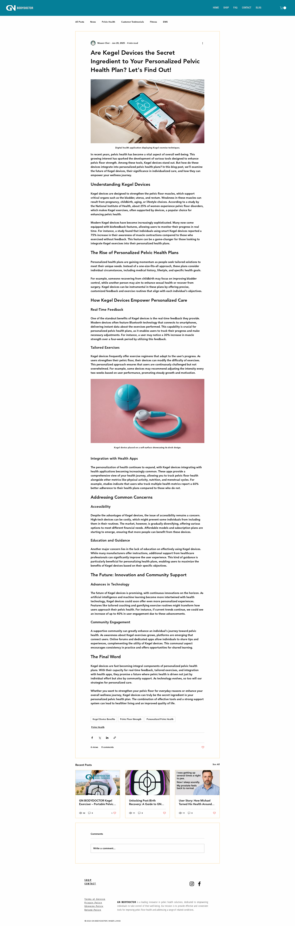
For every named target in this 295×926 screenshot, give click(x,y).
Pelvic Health (108, 21)
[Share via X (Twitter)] (99, 737)
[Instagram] (192, 884)
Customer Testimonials (132, 21)
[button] (283, 7)
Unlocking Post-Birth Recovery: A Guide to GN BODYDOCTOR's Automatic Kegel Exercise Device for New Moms (147, 802)
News (93, 21)
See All (216, 764)
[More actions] (202, 43)
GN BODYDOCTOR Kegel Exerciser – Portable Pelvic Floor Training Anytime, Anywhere (96, 802)
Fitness (153, 21)
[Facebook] (199, 884)
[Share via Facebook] (92, 737)
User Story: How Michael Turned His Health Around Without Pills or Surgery (195, 802)
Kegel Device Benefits (104, 719)
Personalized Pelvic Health (160, 719)
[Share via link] (114, 737)
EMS (165, 21)
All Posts (79, 21)
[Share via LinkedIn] (107, 737)
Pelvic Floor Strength (130, 719)
